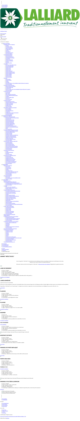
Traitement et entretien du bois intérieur (11, 216)
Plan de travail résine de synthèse (12, 146)
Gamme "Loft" (8, 67)
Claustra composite (9, 59)
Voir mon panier (3, 36)
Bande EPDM (8, 200)
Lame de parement (9, 47)
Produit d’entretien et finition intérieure (13, 218)
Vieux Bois (6, 63)
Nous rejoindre (5, 5)
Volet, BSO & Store (9, 170)
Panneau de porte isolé (10, 120)
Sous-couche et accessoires (11, 162)
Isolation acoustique (9, 103)
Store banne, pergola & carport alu (12, 171)
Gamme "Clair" (8, 68)
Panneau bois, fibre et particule (9, 116)
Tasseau (7, 50)
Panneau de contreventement (11, 125)
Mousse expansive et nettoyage (9, 214)
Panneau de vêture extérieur (9, 150)
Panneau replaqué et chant (10, 139)
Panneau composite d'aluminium (12, 147)
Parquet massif (8, 156)
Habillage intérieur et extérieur (9, 44)
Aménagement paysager (10, 57)
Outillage (5, 185)
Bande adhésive (7, 215)
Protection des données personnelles (11, 416)
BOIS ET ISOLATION (5, 249)
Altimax (8, 418)
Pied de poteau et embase (10, 203)
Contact (3, 411)
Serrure (7, 232)
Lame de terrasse (9, 55)
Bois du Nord (8, 79)
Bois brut (5, 78)
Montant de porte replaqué (10, 86)
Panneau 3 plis (8, 118)
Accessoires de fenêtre (10, 238)
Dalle (7, 127)
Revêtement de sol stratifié (10, 159)
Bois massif (8, 93)
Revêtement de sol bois (10, 158)
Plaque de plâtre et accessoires (11, 102)
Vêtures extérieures (9, 48)
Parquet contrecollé (9, 157)
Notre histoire (4, 404)
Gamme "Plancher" (9, 71)
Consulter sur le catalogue (5, 277)
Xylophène (8, 223)
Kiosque (7, 61)
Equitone (7, 153)
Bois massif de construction (11, 94)
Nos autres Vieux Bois (10, 65)
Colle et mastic (8, 209)
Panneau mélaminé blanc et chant (12, 131)
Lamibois (7, 96)
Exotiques (7, 82)
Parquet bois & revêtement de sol (10, 155)
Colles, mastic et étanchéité (9, 206)
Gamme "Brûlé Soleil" (9, 66)
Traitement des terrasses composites (12, 226)
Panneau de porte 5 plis (10, 119)
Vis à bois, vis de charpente (10, 192)
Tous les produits (9, 53)
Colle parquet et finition (10, 207)
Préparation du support (10, 217)
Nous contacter (5, 6)
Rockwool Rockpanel (9, 152)
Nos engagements (5, 244)
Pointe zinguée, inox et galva (11, 193)
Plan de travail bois (9, 143)
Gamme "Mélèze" (9, 74)
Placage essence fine (9, 138)
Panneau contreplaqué (10, 122)
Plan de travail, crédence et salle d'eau (10, 141)
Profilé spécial (8, 49)
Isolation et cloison (7, 100)
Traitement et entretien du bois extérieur (11, 221)
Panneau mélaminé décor (10, 132)
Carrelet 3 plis (8, 88)
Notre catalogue (5, 410)
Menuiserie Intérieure (8, 175)
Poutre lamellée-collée (10, 97)
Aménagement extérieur (8, 54)
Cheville (7, 194)
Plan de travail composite (10, 145)
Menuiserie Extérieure (8, 165)
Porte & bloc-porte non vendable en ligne (13, 177)
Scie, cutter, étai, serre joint (10, 186)
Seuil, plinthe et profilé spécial (11, 161)
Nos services (4, 243)
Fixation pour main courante (11, 198)
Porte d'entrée (8, 167)
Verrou (7, 235)
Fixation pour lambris (9, 199)
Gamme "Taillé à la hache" (10, 73)
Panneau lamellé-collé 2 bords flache (12, 117)
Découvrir (2, 389)
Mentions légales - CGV (22, 416)
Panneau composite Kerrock (11, 136)
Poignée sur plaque (9, 230)
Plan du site (2, 416)
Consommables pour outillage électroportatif (14, 183)
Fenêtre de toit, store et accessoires (12, 112)
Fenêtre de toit (8, 105)
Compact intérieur (9, 142)
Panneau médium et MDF (10, 123)
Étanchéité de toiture (9, 110)
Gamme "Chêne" (9, 75)
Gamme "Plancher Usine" (10, 72)
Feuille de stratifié (9, 134)
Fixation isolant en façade (10, 195)
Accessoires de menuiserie (8, 229)
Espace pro (4, 409)
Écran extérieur (8, 109)
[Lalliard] (40, 27)
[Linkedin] (2, 3)
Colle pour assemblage (10, 211)
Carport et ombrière (9, 60)
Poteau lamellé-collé (9, 87)
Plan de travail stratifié (10, 144)
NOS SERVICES (4, 399)
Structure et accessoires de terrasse (10, 228)
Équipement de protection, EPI (9, 241)
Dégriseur (7, 225)
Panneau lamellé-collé (10, 121)
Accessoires (8, 58)
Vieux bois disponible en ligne (11, 64)
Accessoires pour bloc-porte (11, 236)
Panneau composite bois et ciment (12, 126)
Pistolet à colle (8, 210)
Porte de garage (9, 173)
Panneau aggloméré (9, 124)
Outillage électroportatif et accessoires (12, 182)
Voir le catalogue (3, 324)
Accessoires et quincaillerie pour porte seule (13, 237)
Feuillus (7, 81)
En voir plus (2, 344)
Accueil (3, 248)
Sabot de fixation (9, 202)
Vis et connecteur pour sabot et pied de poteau (14, 204)
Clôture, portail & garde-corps (11, 172)
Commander (2, 287)
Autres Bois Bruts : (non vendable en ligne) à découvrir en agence (17, 83)
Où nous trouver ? (5, 245)
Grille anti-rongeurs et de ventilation (12, 201)
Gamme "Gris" (8, 70)
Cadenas (7, 234)
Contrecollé (8, 92)
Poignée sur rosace (9, 231)
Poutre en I (8, 98)
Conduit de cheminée (9, 113)
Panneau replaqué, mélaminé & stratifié (11, 130)
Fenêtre (7, 169)
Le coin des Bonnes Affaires (7, 246)
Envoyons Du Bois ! (7, 180)
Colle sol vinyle (8, 208)
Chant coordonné (9, 133)
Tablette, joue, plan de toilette (11, 137)
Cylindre (7, 233)
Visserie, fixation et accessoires (9, 190)
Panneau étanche (9, 148)
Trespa (7, 151)
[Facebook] (2, 1)
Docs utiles (4, 412)
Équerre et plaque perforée (10, 197)
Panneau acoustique (9, 52)
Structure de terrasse (9, 56)
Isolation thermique (9, 104)
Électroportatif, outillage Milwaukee (10, 181)
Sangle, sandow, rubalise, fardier (11, 188)
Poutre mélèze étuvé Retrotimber (12, 95)
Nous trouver (4, 406)
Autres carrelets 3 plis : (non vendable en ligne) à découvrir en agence (18, 89)
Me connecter (4, 7)
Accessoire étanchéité (10, 212)
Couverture (8, 111)
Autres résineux (8, 80)
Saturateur (8, 224)
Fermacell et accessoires (10, 101)
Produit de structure (7, 91)
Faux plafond (8, 51)
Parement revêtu (9, 46)
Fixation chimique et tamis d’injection (12, 196)
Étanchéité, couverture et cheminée (10, 107)
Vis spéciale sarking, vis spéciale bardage (13, 191)
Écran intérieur (8, 108)
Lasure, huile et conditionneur (11, 222)
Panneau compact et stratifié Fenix (12, 135)
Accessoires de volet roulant (11, 239)
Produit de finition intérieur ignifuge (12, 219)
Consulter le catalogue (4, 299)
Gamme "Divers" (9, 76)
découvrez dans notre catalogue (44, 264)
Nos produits (4, 398)
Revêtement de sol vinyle (10, 160)
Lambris (7, 45)
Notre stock (8, 166)
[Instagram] (2, 2)
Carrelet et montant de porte (9, 85)
